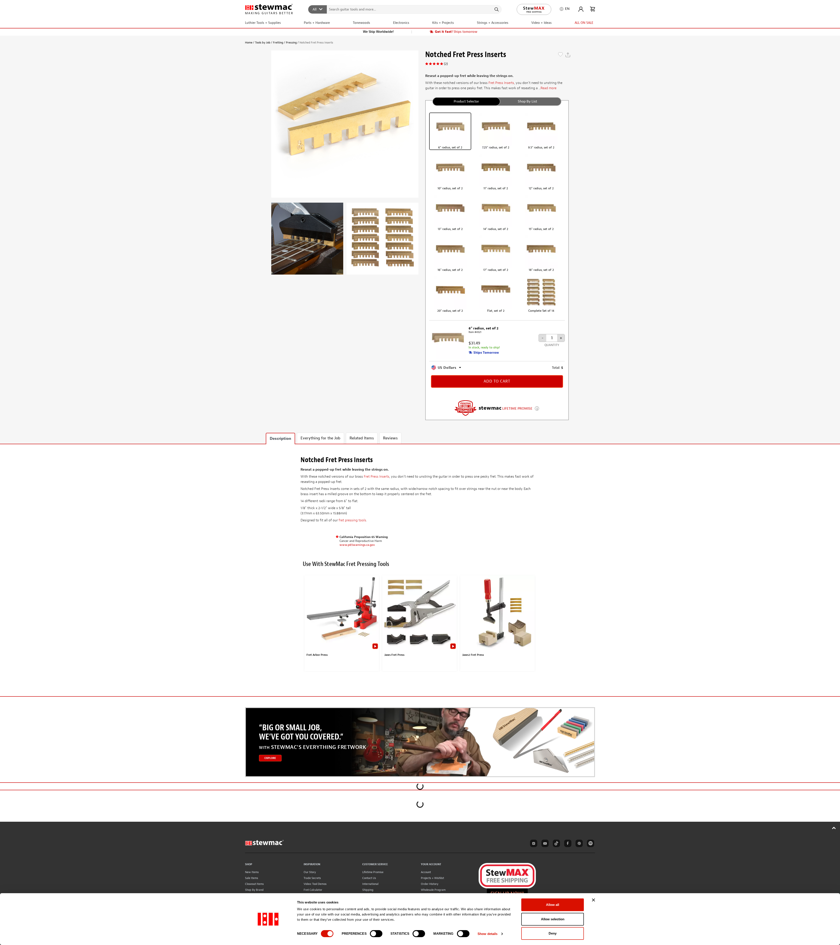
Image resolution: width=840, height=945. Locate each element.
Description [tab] (280, 438)
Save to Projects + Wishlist (560, 54)
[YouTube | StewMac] (544, 844)
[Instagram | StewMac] (532, 844)
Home (248, 42)
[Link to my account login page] (580, 9)
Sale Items (251, 878)
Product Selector (466, 101)
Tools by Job (262, 42)
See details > (537, 408)
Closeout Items (254, 884)
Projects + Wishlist (432, 878)
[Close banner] (593, 899)
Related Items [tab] (362, 438)
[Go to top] (834, 828)
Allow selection (552, 919)
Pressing (291, 42)
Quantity (551, 345)
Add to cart (497, 381)
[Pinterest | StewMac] (578, 844)
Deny (552, 933)
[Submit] (496, 9)
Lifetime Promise (372, 872)
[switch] (376, 933)
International (370, 884)
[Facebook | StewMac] (567, 844)
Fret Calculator (313, 890)
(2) (446, 64)
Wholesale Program (433, 890)
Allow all (552, 905)
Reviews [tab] (390, 438)
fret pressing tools (352, 520)
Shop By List (527, 101)
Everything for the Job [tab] (320, 438)
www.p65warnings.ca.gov (357, 545)
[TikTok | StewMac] (555, 844)
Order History (429, 884)
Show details (487, 934)
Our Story (310, 872)
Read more (548, 88)
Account (426, 872)
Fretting (278, 42)
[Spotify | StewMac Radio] (589, 844)
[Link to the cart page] (592, 9)
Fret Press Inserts (501, 83)
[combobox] (405, 9)
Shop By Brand (254, 890)
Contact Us (369, 878)
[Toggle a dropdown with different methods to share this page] (567, 54)
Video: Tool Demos (315, 884)
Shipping (367, 890)
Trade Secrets (312, 878)
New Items (252, 872)
